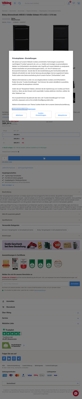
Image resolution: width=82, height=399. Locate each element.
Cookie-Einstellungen (41, 114)
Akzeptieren (62, 115)
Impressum (31, 109)
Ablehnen (19, 115)
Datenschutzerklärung (19, 109)
